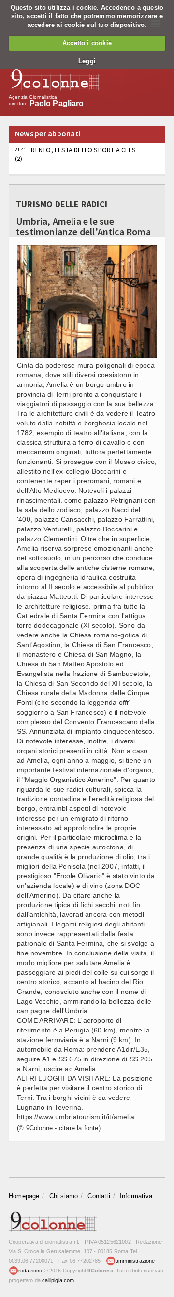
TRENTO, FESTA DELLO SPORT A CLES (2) (75, 154)
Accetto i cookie (87, 43)
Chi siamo (63, 1196)
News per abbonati (48, 133)
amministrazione (135, 1261)
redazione (30, 1270)
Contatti (98, 1196)
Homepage (24, 1196)
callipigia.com (58, 1280)
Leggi (87, 61)
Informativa (136, 1196)
